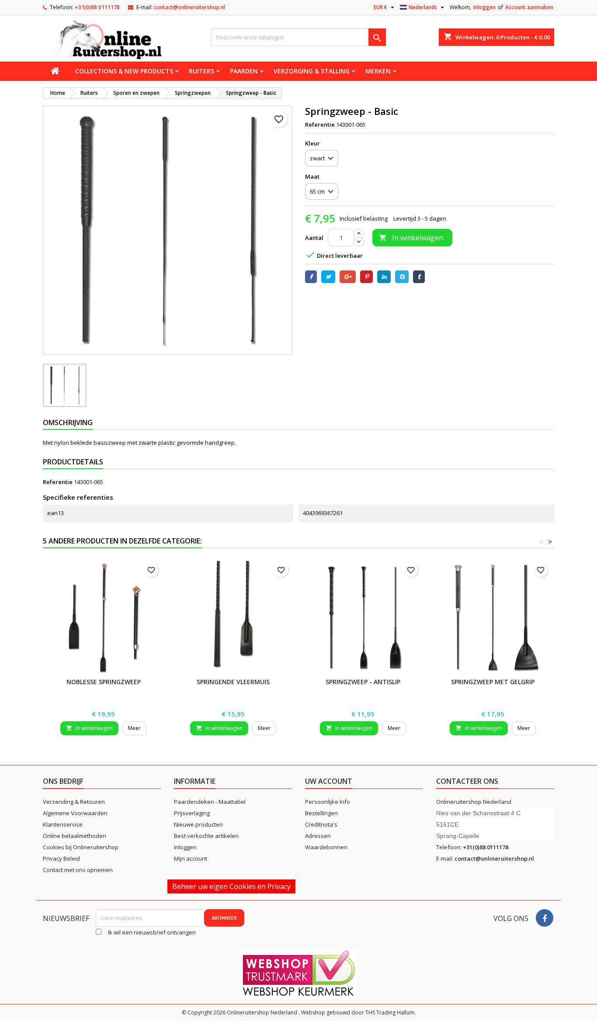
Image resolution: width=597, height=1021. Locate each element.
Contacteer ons (467, 781)
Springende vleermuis (233, 682)
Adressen (318, 836)
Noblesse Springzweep (103, 682)
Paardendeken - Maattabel (210, 802)
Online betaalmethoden (74, 836)
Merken (378, 71)
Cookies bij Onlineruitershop (80, 847)
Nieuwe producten (198, 824)
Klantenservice (63, 824)
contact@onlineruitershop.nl (189, 7)
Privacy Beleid (61, 858)
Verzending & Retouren (74, 802)
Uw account (328, 781)
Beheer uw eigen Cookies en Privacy (231, 886)
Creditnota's (321, 824)
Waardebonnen (326, 847)
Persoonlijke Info (327, 802)
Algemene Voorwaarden (75, 813)
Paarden (244, 71)
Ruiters (201, 71)
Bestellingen (321, 813)
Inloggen (484, 7)
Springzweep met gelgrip (493, 682)
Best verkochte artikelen (206, 836)
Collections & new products (124, 71)
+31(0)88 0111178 (97, 7)
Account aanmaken (529, 7)
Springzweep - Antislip (363, 682)
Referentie (320, 124)
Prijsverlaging (192, 813)
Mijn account (190, 858)
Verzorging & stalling (312, 71)
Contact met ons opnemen (78, 870)
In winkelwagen (411, 237)
